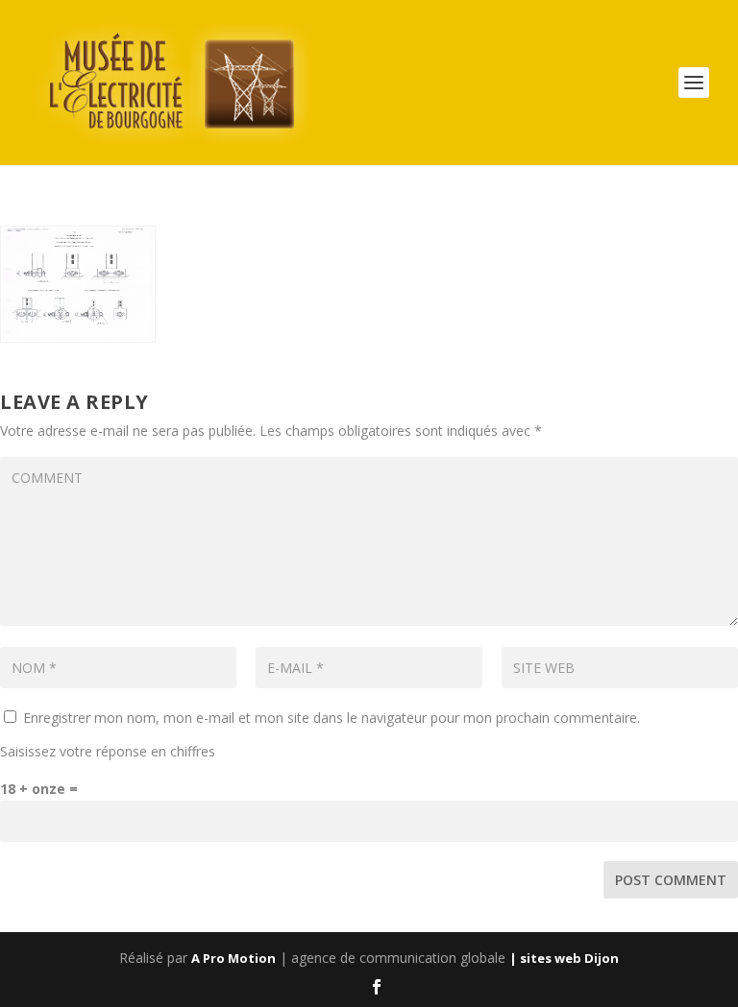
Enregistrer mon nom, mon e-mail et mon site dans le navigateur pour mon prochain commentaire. (331, 717)
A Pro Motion (233, 958)
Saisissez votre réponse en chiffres (107, 751)
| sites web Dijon (564, 958)
